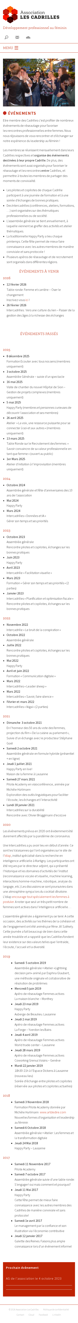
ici (26, 300)
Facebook (43, 1314)
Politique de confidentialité (56, 1309)
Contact (20, 1314)
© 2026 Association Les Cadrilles (24, 1309)
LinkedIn (56, 1314)
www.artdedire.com (53, 1112)
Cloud (31, 1314)
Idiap (8, 855)
